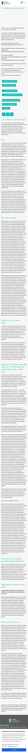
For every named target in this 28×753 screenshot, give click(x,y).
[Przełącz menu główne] (25, 3)
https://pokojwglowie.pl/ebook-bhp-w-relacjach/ (12, 51)
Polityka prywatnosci (12, 746)
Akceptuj (14, 749)
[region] (14, 741)
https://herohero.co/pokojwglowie (8, 29)
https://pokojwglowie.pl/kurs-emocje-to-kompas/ (13, 60)
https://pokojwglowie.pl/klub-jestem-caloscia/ (12, 44)
